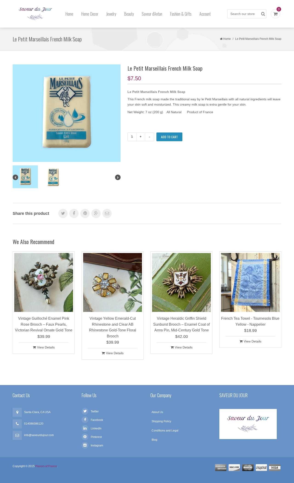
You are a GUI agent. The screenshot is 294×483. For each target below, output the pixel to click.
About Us (157, 412)
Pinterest (96, 437)
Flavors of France (46, 466)
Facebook (97, 420)
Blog (154, 439)
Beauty (129, 14)
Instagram (97, 445)
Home (69, 14)
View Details (46, 347)
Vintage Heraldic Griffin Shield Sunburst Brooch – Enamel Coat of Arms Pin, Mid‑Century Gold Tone (181, 324)
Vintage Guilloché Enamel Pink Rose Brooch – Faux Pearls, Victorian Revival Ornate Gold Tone (43, 324)
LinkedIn (96, 428)
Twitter (95, 411)
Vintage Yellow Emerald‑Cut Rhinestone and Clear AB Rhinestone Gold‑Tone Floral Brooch (112, 327)
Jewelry (111, 14)
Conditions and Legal (165, 430)
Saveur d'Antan (152, 14)
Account (205, 14)
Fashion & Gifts (181, 14)
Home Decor (89, 14)
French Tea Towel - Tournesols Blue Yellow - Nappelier (250, 321)
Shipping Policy (161, 421)
